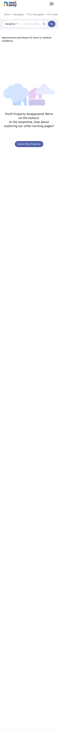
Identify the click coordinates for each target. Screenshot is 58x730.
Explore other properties (29, 144)
